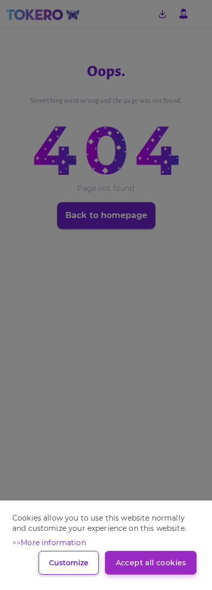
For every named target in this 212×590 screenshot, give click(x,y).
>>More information (49, 542)
